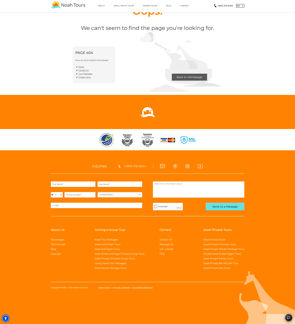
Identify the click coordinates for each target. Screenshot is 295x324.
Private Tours (84, 77)
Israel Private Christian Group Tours (115, 258)
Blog (53, 249)
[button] (5, 318)
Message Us (166, 244)
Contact (165, 230)
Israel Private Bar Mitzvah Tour (221, 263)
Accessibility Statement (142, 287)
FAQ (162, 253)
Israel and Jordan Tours (108, 244)
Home (81, 67)
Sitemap (56, 253)
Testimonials (58, 244)
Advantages (57, 239)
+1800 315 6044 (225, 6)
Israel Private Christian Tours (220, 244)
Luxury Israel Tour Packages (110, 263)
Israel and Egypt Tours (107, 249)
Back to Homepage (189, 77)
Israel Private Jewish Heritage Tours (224, 249)
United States (106, 194)
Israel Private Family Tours (218, 258)
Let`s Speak (167, 249)
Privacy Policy (104, 287)
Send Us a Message (225, 206)
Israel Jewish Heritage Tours (111, 268)
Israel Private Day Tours (217, 268)
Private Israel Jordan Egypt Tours (222, 253)
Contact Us (83, 70)
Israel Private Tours (214, 239)
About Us (58, 230)
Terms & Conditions (121, 287)
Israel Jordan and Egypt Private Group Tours (120, 253)
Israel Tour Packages (106, 239)
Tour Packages (85, 74)
